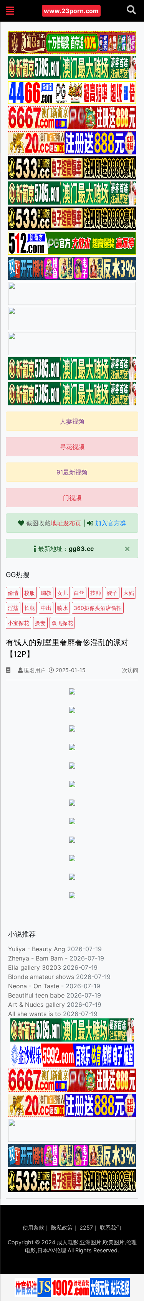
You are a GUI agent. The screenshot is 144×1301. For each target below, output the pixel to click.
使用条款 (33, 1227)
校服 (29, 593)
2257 (86, 1227)
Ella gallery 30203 (34, 967)
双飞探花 (62, 623)
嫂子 (112, 593)
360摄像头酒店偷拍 (98, 608)
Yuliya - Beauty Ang (36, 949)
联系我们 (110, 1227)
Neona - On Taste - (37, 986)
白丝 (79, 593)
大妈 (128, 593)
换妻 (40, 623)
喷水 (62, 608)
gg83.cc (81, 548)
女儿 (62, 593)
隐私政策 (62, 1227)
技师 (95, 593)
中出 (46, 608)
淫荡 (13, 608)
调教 (46, 593)
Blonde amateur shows (41, 977)
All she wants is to (35, 1014)
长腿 (29, 608)
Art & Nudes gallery (37, 1004)
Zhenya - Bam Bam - (39, 958)
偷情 (13, 593)
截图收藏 (53, 523)
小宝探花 (18, 623)
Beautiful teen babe (37, 995)
